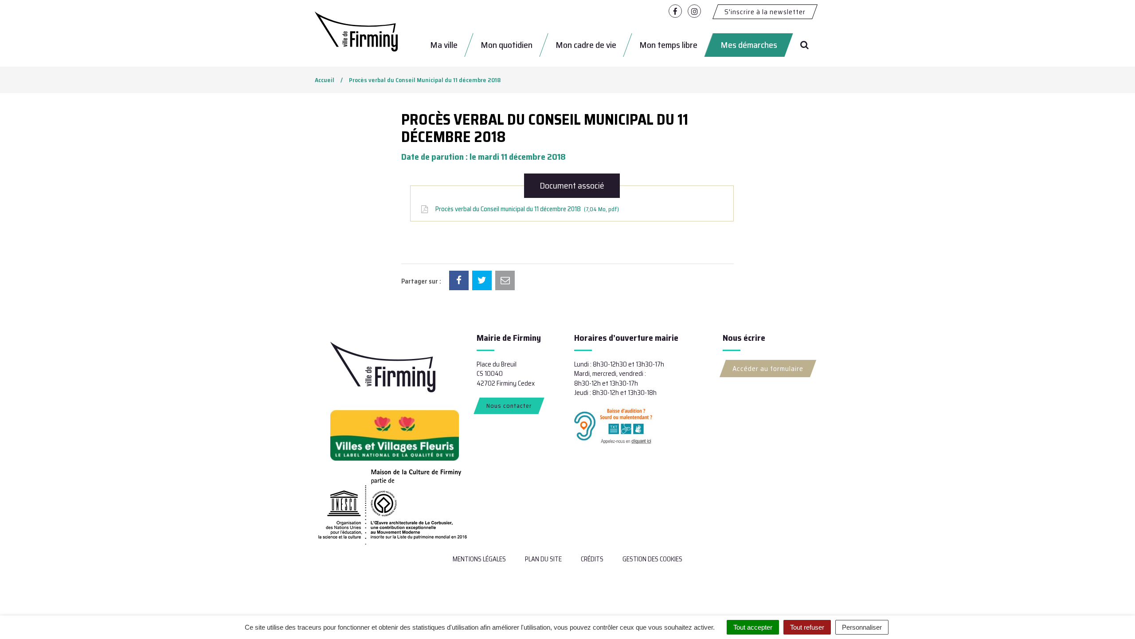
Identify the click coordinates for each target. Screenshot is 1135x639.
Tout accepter (752, 627)
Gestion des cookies (652, 559)
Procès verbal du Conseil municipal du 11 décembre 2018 (525, 209)
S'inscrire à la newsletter (765, 11)
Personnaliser (862, 627)
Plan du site (543, 559)
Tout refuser (807, 627)
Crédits (592, 559)
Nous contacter (509, 405)
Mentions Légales (479, 559)
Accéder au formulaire (767, 368)
